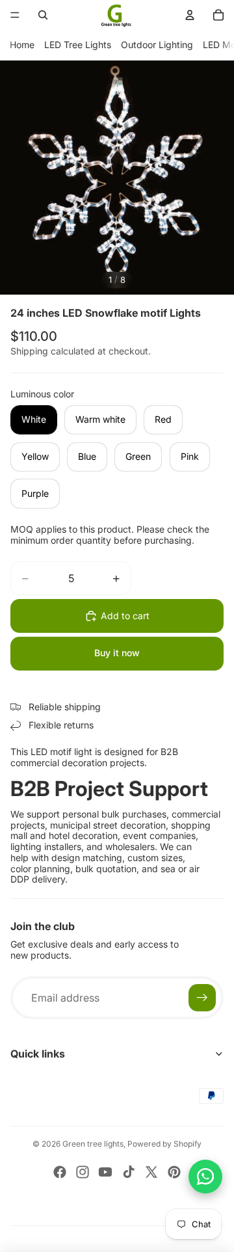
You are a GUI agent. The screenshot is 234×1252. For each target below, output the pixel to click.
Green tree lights (93, 1144)
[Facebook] (60, 1172)
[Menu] (15, 15)
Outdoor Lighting (157, 44)
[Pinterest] (174, 1172)
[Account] (190, 15)
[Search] (43, 15)
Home (22, 44)
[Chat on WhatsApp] (205, 1176)
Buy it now (117, 652)
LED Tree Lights (77, 44)
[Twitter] (151, 1172)
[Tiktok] (128, 1172)
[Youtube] (105, 1172)
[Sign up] (202, 997)
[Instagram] (82, 1172)
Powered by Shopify (164, 1144)
